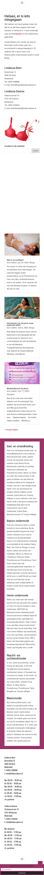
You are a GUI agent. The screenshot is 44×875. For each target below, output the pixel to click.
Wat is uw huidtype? (15, 260)
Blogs (32, 262)
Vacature (11, 394)
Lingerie (22, 169)
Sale (22, 215)
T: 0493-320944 (10, 819)
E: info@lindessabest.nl (13, 773)
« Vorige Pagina (11, 430)
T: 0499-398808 (10, 770)
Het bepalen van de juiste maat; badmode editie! (20, 324)
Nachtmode (22, 178)
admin (14, 262)
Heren (22, 196)
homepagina (16, 34)
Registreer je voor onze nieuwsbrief (22, 866)
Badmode (22, 187)
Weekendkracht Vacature (17, 388)
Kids (22, 205)
